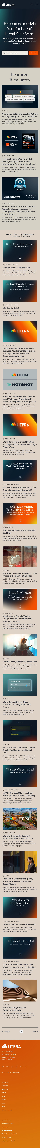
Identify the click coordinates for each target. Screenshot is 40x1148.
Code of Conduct (6, 1137)
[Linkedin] (3, 1066)
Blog (16, 234)
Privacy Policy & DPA (7, 1123)
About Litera (5, 1089)
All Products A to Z (7, 1110)
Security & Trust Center (8, 1141)
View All (8, 234)
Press (3, 1096)
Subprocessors (6, 1127)
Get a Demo (5, 1082)
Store (3, 1106)
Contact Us (5, 1085)
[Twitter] (12, 1066)
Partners (4, 1092)
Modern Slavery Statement (9, 1134)
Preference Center (7, 1130)
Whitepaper (27, 236)
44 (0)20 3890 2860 (10, 1054)
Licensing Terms (6, 1120)
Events (3, 1103)
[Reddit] (26, 1066)
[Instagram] (21, 1066)
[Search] (31, 4)
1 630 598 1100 (9, 1051)
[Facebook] (17, 1066)
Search (33, 53)
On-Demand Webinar (27, 234)
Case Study (16, 236)
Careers (4, 1099)
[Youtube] (7, 1066)
